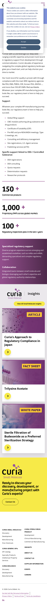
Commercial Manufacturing (34, 542)
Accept (23, 42)
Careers (27, 575)
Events (27, 569)
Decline (23, 47)
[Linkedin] (3, 600)
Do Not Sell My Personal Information (15, 593)
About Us (28, 553)
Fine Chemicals (7, 543)
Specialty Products (9, 555)
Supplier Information (33, 564)
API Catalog (6, 552)
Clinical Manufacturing (32, 538)
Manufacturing (7, 540)
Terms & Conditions (33, 596)
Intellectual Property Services (9, 559)
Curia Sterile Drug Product (32, 530)
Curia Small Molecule (11, 530)
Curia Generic (10, 548)
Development (7, 536)
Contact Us (29, 558)
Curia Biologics (9, 566)
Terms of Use (19, 596)
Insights (28, 547)
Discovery (5, 533)
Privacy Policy (34, 27)
